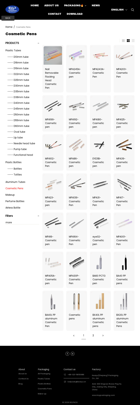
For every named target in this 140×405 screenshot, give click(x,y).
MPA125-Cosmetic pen (122, 123)
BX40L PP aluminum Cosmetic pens (99, 320)
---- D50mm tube (18, 114)
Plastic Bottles (44, 383)
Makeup (10, 194)
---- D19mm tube (18, 68)
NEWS (96, 5)
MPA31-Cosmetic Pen (98, 201)
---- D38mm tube (18, 97)
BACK (7, 18)
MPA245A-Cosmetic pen (75, 73)
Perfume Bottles (14, 201)
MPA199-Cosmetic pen (51, 123)
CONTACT (54, 14)
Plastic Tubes (13, 50)
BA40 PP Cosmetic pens (122, 279)
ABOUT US (51, 5)
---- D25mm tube (18, 80)
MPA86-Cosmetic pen (74, 162)
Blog (20, 383)
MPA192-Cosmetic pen (74, 123)
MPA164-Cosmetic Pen (74, 240)
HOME (35, 5)
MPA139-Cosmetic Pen (74, 201)
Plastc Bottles (13, 162)
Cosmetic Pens (23, 27)
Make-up (42, 393)
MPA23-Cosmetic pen (51, 201)
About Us (22, 373)
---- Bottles (15, 168)
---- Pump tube (17, 149)
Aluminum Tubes (15, 182)
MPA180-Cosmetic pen (98, 123)
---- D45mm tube (18, 108)
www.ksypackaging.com (103, 395)
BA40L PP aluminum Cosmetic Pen (51, 320)
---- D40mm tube (19, 103)
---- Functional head (20, 155)
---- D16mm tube (18, 62)
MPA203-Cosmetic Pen (122, 73)
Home (8, 27)
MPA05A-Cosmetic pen (51, 279)
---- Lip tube (15, 137)
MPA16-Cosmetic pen (51, 240)
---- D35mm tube (18, 91)
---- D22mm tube (18, 74)
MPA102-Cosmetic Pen (51, 162)
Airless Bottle (12, 207)
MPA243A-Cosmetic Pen (99, 73)
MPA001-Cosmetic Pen (122, 240)
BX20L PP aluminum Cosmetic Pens (122, 320)
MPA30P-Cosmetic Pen (74, 279)
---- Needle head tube (21, 143)
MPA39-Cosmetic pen (122, 162)
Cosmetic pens (74, 316)
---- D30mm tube (18, 85)
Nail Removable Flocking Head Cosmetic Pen (52, 78)
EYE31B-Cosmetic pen (98, 162)
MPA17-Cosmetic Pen (122, 201)
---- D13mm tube (18, 57)
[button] (119, 9)
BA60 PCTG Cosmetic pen (99, 279)
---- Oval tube (16, 131)
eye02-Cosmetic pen (98, 240)
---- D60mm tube (18, 126)
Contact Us (23, 378)
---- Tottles (15, 174)
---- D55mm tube (18, 120)
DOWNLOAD (75, 14)
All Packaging (44, 373)
